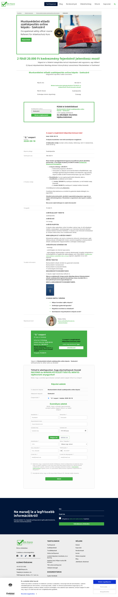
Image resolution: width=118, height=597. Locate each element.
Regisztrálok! (26, 39)
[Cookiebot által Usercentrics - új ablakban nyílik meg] (10, 594)
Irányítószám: (35, 441)
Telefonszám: (64, 447)
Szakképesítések (52, 547)
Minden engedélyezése (104, 582)
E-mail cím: (34, 454)
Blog (61, 4)
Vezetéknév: (34, 414)
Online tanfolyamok (53, 553)
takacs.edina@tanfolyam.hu (66, 321)
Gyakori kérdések (52, 576)
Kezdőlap (19, 13)
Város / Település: (65, 441)
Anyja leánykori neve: (36, 421)
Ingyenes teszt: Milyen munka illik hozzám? (56, 561)
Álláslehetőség (85, 4)
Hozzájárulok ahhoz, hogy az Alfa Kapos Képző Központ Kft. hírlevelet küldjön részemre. (56, 473)
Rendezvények (71, 4)
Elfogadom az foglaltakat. (75, 518)
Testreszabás (103, 586)
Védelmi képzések (29, 13)
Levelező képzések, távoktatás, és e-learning (57, 556)
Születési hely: (34, 427)
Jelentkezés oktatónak (82, 561)
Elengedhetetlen (104, 591)
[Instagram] (21, 556)
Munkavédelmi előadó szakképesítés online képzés (47, 13)
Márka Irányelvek (80, 556)
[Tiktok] (26, 556)
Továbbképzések (52, 550)
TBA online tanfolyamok (54, 565)
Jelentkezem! (71, 347)
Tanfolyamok (51, 4)
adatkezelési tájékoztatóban (76, 519)
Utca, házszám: (35, 447)
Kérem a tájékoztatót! (41, 115)
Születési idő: (63, 427)
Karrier (78, 553)
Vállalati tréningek (52, 568)
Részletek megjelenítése (28, 594)
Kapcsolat (107, 4)
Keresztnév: (63, 414)
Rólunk (97, 4)
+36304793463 (62, 323)
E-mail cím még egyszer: (67, 454)
